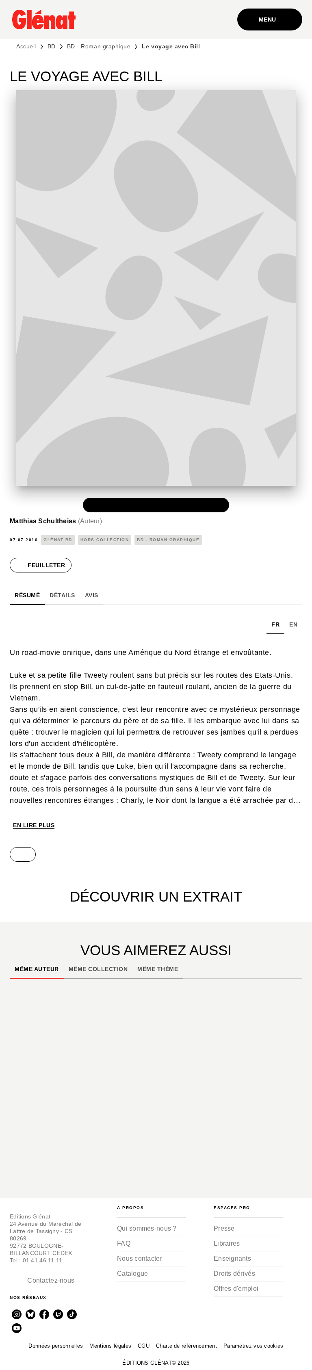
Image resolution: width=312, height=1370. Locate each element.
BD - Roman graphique (99, 46)
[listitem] (17, 1314)
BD (52, 46)
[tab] (27, 595)
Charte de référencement (186, 1346)
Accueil (26, 46)
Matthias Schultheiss (56, 521)
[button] (156, 505)
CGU (144, 1346)
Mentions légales (110, 1346)
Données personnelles (55, 1346)
